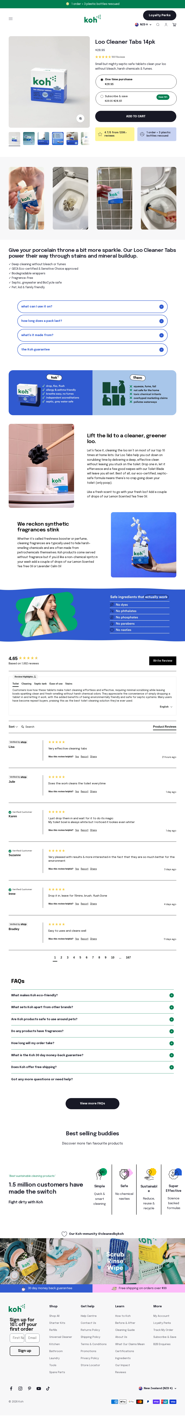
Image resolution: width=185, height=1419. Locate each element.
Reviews (120, 1372)
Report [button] (84, 757)
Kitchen (54, 1344)
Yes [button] (77, 757)
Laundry (54, 1358)
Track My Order (163, 1330)
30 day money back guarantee (95, 4)
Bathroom (56, 1351)
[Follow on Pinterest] (29, 1388)
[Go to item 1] (14, 139)
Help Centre (89, 1316)
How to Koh (123, 1316)
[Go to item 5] (72, 139)
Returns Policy (90, 1330)
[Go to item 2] (29, 139)
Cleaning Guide (125, 1330)
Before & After (125, 1323)
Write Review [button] (162, 660)
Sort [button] (12, 726)
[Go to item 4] (58, 139)
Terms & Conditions (94, 1344)
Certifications (124, 1351)
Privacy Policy (90, 1358)
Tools (52, 1365)
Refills (53, 1330)
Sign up (24, 1351)
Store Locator (90, 1365)
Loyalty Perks (162, 1323)
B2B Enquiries (162, 1344)
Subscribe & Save (164, 1337)
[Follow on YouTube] (38, 1388)
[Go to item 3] (43, 139)
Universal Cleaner (60, 1337)
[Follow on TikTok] (48, 1388)
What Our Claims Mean (130, 1344)
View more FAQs (92, 1103)
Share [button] (93, 757)
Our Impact (122, 1365)
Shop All (54, 1316)
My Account (161, 1316)
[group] (28, 658)
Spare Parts (57, 1372)
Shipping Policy (90, 1337)
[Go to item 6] (86, 139)
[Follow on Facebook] (11, 1388)
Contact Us (88, 1323)
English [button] (164, 706)
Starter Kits (57, 1323)
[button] (135, 57)
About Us (121, 1337)
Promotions (88, 1351)
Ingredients (123, 1358)
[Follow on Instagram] (20, 1388)
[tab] (164, 727)
